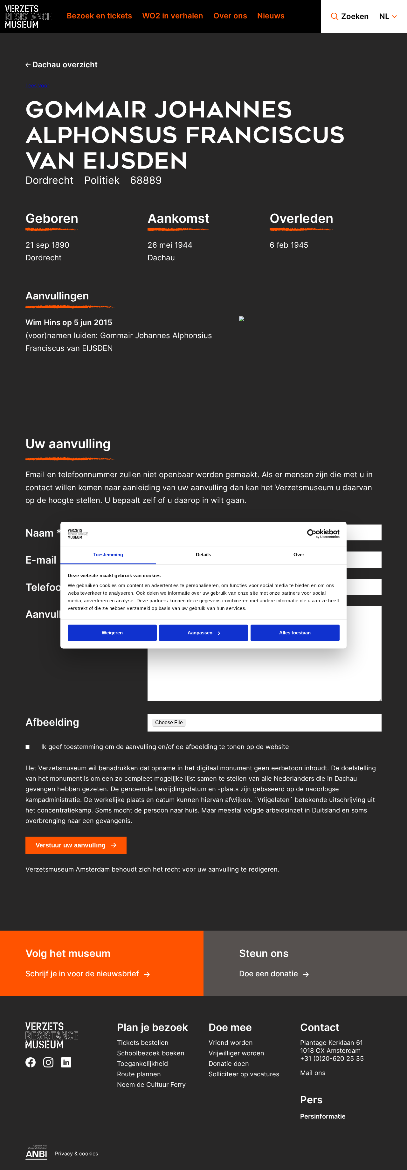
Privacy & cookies (76, 1153)
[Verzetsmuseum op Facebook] (33, 1062)
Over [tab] (298, 555)
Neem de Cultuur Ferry (151, 1084)
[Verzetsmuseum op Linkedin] (68, 1062)
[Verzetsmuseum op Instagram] (51, 1062)
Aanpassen (200, 632)
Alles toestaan (295, 632)
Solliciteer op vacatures (244, 1074)
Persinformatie (323, 1116)
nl (384, 16)
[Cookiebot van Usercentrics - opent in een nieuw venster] (312, 533)
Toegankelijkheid (142, 1063)
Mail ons (312, 1073)
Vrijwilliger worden (236, 1053)
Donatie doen (229, 1063)
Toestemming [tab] (108, 555)
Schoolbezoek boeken (150, 1053)
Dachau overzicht (64, 64)
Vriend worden (231, 1042)
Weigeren (112, 632)
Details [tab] (203, 555)
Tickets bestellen (143, 1042)
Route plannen (139, 1074)
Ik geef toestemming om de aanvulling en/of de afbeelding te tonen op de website (165, 747)
